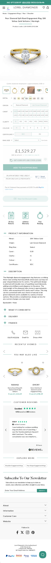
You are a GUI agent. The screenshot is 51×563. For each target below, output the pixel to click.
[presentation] (4, 57)
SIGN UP (42, 490)
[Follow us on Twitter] (22, 533)
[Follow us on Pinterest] (33, 533)
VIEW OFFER (26, 2)
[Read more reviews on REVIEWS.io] (36, 450)
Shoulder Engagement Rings (14, 466)
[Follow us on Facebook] (17, 533)
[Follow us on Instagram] (27, 533)
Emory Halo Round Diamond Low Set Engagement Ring (36, 389)
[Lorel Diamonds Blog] (25, 8)
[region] (25, 430)
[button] (6, 430)
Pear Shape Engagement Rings (36, 466)
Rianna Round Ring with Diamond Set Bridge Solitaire (15, 389)
